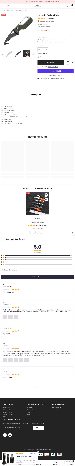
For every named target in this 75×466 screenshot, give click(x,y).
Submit (38, 428)
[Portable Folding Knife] (37, 203)
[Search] (8, 6)
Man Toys (48, 450)
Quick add (37, 218)
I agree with (43, 67)
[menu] (2, 6)
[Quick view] (46, 199)
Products (10, 10)
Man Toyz (46, 24)
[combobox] (72, 270)
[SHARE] (72, 62)
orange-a (37, 232)
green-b (30, 232)
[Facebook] (5, 435)
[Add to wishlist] (46, 195)
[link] (67, 62)
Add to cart (50, 62)
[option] (18, 30)
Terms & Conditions (53, 66)
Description (36, 94)
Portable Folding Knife (37, 222)
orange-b (41, 232)
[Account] (67, 6)
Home (3, 10)
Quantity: (40, 46)
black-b (34, 232)
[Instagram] (10, 435)
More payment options (55, 75)
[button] (2, 53)
